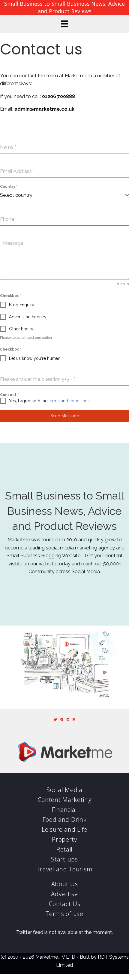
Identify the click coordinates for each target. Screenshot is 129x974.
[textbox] (62, 195)
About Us (64, 884)
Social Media (64, 790)
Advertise (64, 894)
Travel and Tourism (65, 869)
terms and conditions (69, 400)
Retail (64, 849)
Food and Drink (65, 819)
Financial (64, 809)
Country (9, 186)
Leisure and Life (64, 829)
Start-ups (64, 859)
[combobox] (64, 195)
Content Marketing (65, 800)
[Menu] (64, 23)
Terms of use (64, 914)
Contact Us (64, 904)
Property (64, 839)
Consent (9, 395)
